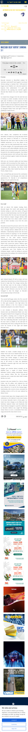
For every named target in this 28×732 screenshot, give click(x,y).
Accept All (14, 720)
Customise (14, 724)
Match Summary (5, 42)
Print (26, 417)
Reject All (14, 728)
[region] (14, 718)
